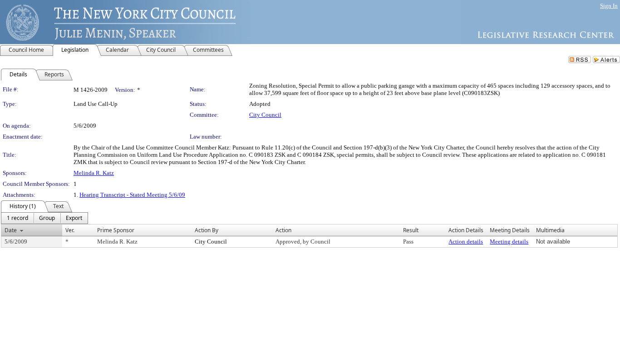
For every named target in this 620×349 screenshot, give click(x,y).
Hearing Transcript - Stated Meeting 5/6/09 (132, 194)
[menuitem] (17, 218)
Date (11, 230)
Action (283, 230)
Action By (206, 230)
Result (410, 230)
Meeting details (509, 241)
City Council (265, 114)
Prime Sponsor (115, 230)
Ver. (69, 230)
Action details (465, 241)
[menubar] (44, 218)
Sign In (609, 5)
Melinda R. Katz (94, 173)
